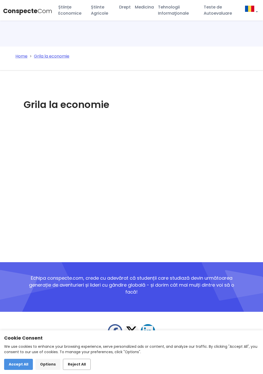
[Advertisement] (104, 189)
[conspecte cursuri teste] (251, 9)
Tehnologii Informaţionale (173, 10)
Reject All (77, 364)
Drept (125, 7)
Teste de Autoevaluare (218, 10)
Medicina (144, 7)
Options (48, 364)
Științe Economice (69, 10)
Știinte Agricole (99, 10)
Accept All (18, 364)
